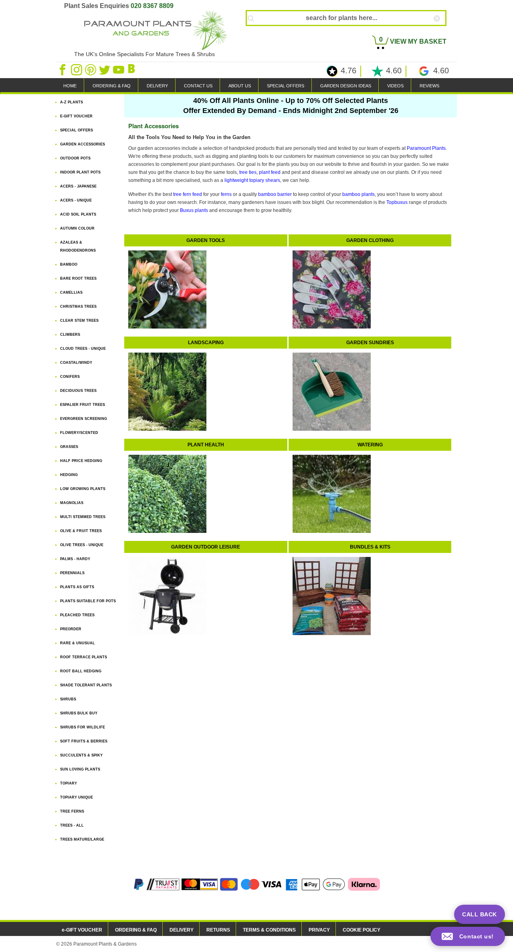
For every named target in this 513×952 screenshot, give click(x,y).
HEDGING (69, 475)
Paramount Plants (426, 148)
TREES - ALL (72, 825)
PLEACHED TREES (77, 615)
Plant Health (206, 445)
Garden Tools (205, 240)
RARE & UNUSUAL (77, 643)
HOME (70, 85)
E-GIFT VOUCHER (76, 116)
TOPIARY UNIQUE (76, 797)
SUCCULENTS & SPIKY (81, 755)
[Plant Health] (165, 491)
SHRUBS (68, 699)
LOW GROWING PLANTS (82, 489)
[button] (467, 936)
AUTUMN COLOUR (77, 228)
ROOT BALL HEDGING (80, 671)
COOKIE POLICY (361, 930)
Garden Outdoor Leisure (205, 547)
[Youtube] (119, 69)
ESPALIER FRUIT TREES (82, 405)
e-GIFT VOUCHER (82, 930)
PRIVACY (319, 930)
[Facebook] (63, 69)
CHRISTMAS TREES (78, 307)
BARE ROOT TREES (78, 278)
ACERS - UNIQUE (76, 200)
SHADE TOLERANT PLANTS (86, 685)
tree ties (247, 172)
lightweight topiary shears (252, 180)
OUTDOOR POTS (75, 158)
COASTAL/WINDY (76, 363)
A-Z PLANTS (71, 102)
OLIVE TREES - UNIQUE (81, 545)
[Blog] (132, 69)
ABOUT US (239, 85)
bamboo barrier (275, 194)
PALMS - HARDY (75, 559)
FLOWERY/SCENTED (79, 433)
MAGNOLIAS (71, 503)
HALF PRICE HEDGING (81, 461)
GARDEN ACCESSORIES (82, 144)
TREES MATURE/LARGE (82, 839)
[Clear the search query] (444, 31)
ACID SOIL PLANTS (78, 214)
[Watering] (330, 491)
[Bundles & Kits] (330, 594)
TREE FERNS (72, 811)
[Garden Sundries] (330, 389)
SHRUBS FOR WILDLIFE (82, 727)
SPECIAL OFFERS (285, 85)
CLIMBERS (70, 335)
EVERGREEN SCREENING (83, 419)
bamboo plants (358, 194)
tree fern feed (187, 194)
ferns (226, 194)
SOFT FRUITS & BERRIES (83, 741)
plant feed (270, 172)
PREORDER (70, 629)
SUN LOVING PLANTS (80, 769)
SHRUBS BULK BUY (78, 713)
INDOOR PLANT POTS (80, 172)
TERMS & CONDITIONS (269, 930)
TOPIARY (68, 783)
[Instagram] (77, 69)
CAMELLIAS (71, 292)
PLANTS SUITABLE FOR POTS (88, 601)
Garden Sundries (370, 342)
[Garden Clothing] (330, 287)
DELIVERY (157, 85)
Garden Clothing (370, 240)
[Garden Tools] (165, 287)
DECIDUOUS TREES (78, 391)
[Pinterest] (91, 69)
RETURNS (218, 930)
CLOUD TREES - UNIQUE (83, 349)
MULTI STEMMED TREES (82, 517)
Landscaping (206, 342)
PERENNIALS (72, 573)
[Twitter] (105, 69)
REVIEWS (429, 85)
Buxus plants (194, 210)
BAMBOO (68, 264)
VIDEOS (395, 85)
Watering (370, 445)
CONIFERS (70, 377)
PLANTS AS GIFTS (77, 587)
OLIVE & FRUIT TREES (81, 531)
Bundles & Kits (370, 547)
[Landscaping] (165, 389)
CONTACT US (198, 85)
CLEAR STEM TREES (79, 321)
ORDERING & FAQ (112, 85)
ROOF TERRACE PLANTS (83, 657)
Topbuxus (397, 202)
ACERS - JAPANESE (78, 186)
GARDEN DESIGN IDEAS (345, 85)
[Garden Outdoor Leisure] (165, 594)
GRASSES (69, 447)
